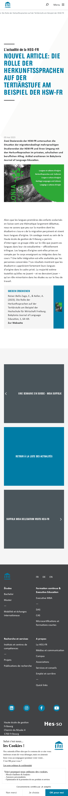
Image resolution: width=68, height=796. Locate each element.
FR (37, 577)
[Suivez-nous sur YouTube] (56, 708)
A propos (41, 638)
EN (51, 577)
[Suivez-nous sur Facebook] (41, 708)
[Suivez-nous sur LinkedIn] (11, 708)
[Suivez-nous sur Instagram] (26, 708)
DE (44, 577)
